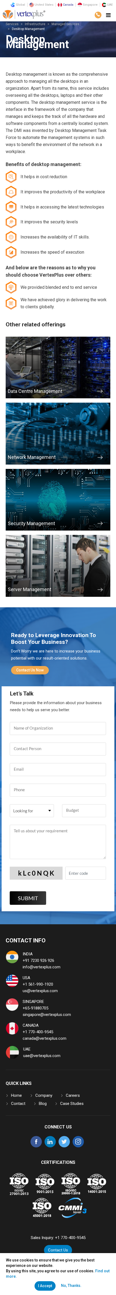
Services (12, 24)
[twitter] (64, 1146)
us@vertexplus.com (40, 990)
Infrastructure (35, 24)
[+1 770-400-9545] (98, 15)
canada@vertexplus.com (44, 1038)
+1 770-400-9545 (38, 1031)
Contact (18, 1103)
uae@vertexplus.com (41, 1055)
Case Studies (72, 1103)
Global (20, 4)
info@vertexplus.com (41, 967)
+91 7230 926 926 (38, 960)
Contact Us (58, 1250)
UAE (109, 4)
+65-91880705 (35, 1008)
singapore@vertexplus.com (47, 1014)
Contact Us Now (30, 670)
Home (16, 1095)
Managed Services (65, 24)
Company (43, 1095)
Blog (43, 1103)
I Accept (45, 1286)
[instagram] (78, 1146)
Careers (73, 1095)
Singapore (90, 4)
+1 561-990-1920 (38, 984)
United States (43, 4)
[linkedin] (50, 1146)
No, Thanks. (71, 1285)
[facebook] (36, 1146)
